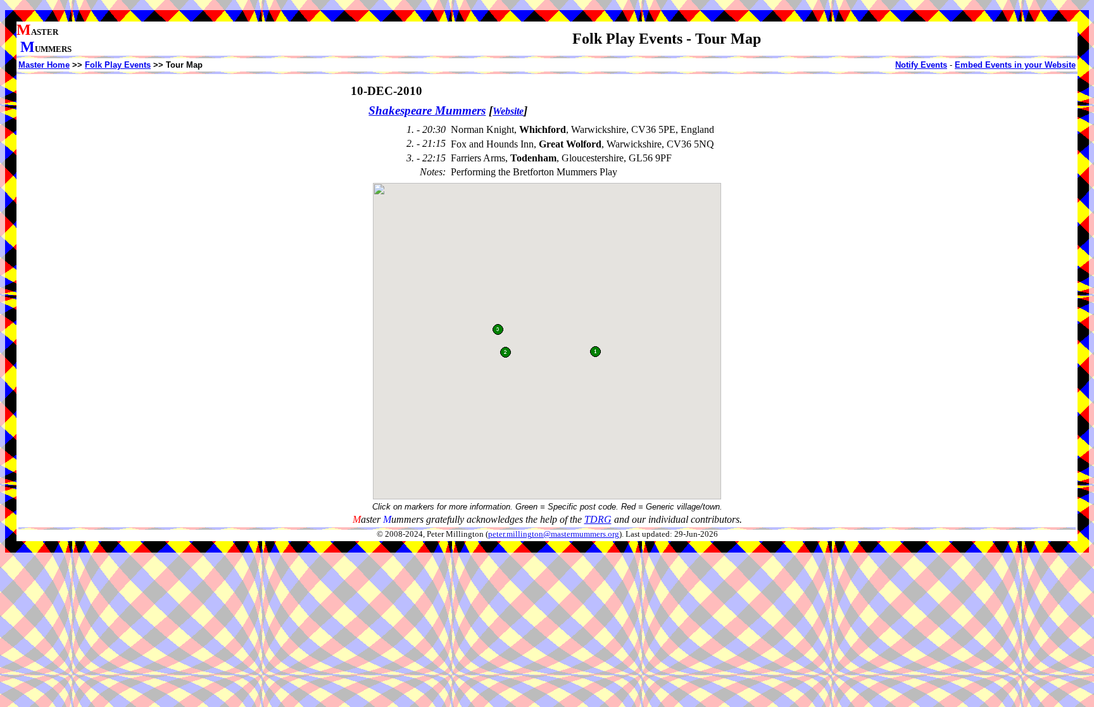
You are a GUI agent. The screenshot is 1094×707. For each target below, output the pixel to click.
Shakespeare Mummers (427, 110)
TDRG (598, 519)
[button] (505, 352)
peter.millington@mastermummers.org (553, 534)
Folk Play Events (118, 65)
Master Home (44, 65)
